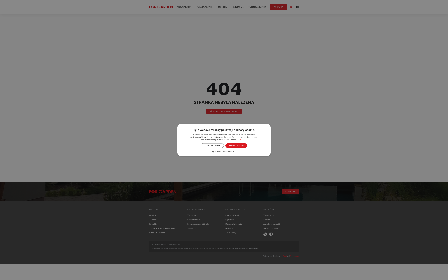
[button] (224, 151)
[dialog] (224, 140)
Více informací (242, 140)
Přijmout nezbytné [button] (212, 146)
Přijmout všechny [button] (236, 146)
